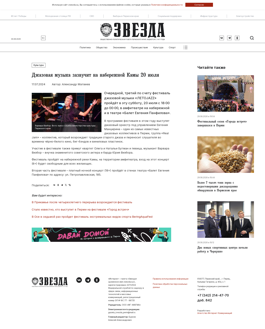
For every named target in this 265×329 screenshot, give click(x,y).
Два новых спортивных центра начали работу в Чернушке (222, 250)
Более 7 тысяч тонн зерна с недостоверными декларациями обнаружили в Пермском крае (217, 187)
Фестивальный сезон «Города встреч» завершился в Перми (222, 124)
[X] (65, 185)
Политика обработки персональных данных (170, 285)
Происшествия (139, 47)
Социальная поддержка (169, 16)
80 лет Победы (18, 16)
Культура (158, 47)
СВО (92, 16)
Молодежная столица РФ (58, 16)
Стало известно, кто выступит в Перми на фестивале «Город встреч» (80, 209)
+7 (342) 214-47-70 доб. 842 (213, 298)
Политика (85, 47)
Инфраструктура (208, 16)
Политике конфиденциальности (167, 4)
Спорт (172, 47)
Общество (101, 47)
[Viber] (69, 185)
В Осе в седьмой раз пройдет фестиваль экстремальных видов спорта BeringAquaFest (92, 216)
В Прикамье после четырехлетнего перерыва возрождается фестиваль (82, 202)
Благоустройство (245, 16)
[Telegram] (62, 185)
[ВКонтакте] (54, 185)
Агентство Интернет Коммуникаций (214, 313)
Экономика (119, 47)
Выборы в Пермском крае (126, 16)
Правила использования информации (170, 279)
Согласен (199, 4)
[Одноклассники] (58, 185)
